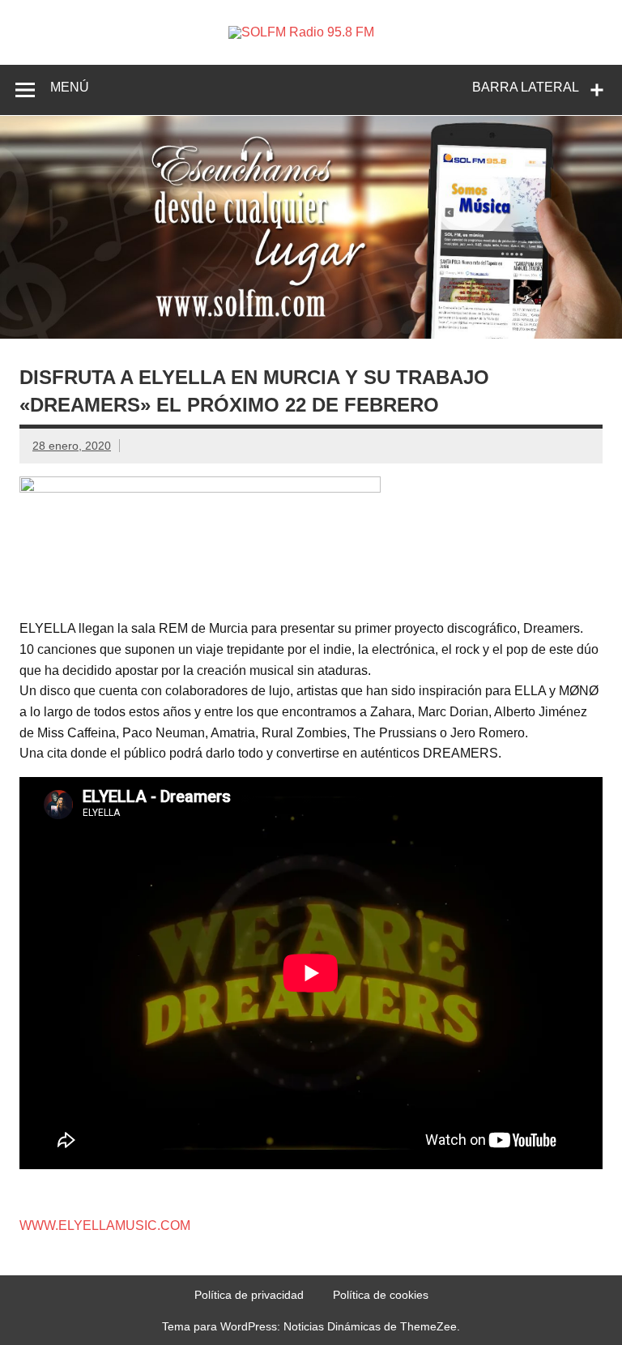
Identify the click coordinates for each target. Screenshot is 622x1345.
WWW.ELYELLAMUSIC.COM (104, 1225)
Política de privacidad (249, 1294)
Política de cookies (380, 1294)
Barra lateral (525, 87)
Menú (69, 87)
